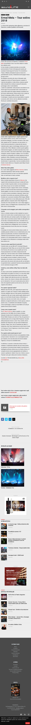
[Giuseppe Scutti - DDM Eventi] (4, 557)
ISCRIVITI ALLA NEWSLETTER (14, 397)
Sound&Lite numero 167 (14, 531)
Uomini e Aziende (16, 653)
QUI (6, 358)
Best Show (15, 656)
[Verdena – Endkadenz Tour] (15, 478)
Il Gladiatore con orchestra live (15, 428)
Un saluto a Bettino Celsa (15, 624)
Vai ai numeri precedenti (15, 699)
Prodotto (15, 648)
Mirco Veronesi (20, 169)
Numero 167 (15, 697)
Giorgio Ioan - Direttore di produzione (18, 609)
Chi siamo (15, 664)
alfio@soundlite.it (20, 708)
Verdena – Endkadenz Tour (7, 487)
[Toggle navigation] (29, 7)
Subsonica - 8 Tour (5, 467)
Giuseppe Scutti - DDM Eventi (16, 555)
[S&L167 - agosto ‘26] (15, 690)
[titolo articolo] (4, 597)
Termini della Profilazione (15, 671)
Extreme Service (6, 165)
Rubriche (15, 651)
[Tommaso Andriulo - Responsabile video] (4, 550)
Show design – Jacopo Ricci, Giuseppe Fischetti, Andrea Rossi (18, 617)
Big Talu (3, 14)
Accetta (27, 723)
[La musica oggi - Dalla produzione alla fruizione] (4, 526)
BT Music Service (7, 311)
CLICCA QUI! (13, 392)
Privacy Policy (15, 672)
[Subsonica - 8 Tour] (15, 457)
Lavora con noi (15, 667)
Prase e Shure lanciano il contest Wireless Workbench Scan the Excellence (17, 540)
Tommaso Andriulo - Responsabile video (19, 548)
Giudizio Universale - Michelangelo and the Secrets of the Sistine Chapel (15, 436)
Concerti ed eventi (15, 650)
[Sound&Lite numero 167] (4, 534)
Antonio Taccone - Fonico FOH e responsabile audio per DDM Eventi (17, 602)
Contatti (15, 666)
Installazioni (15, 655)
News (15, 646)
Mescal (7, 14)
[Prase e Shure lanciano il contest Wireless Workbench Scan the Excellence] (4, 541)
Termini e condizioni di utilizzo (15, 669)
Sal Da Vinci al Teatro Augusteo (16, 594)
